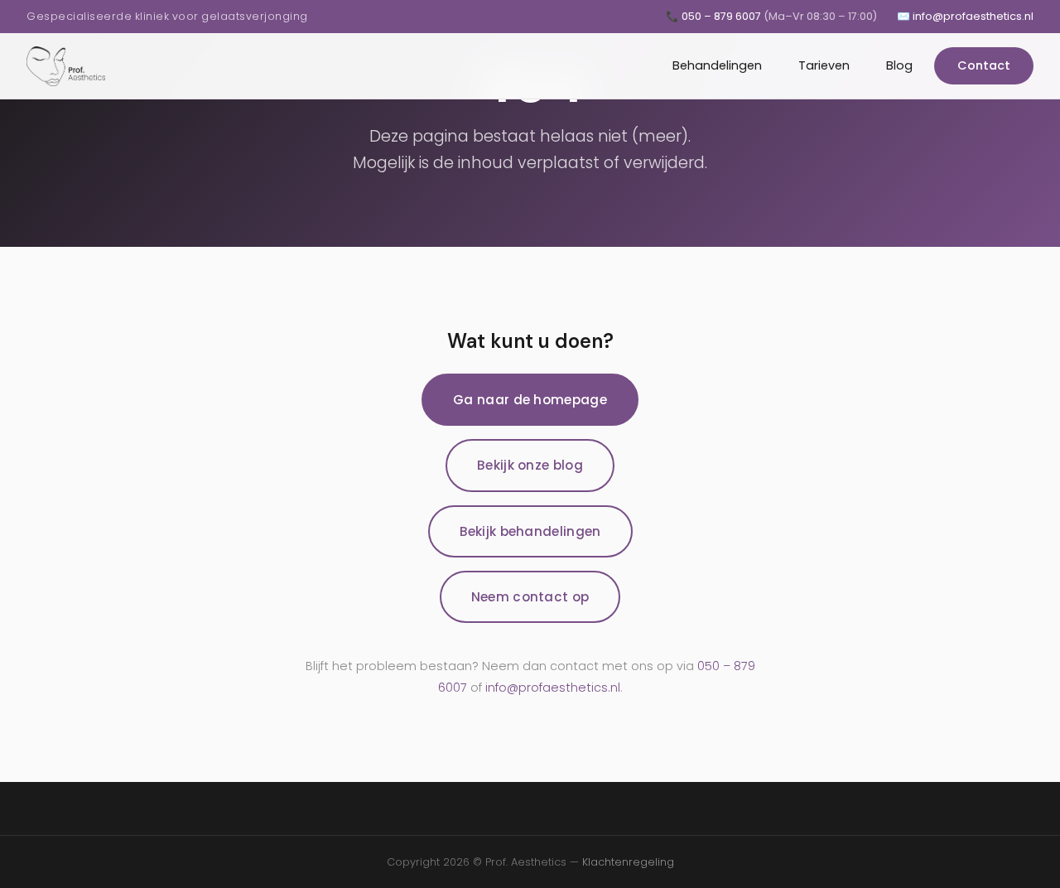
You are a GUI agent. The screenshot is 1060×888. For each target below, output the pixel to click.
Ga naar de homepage (530, 399)
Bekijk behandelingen (530, 531)
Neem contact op (530, 597)
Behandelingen (717, 65)
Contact (983, 65)
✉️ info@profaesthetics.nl (965, 16)
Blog (899, 65)
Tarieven (824, 65)
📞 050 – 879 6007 (771, 16)
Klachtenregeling (628, 862)
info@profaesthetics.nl (552, 687)
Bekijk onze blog (530, 465)
